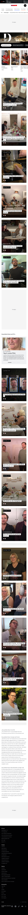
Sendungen (6, 12)
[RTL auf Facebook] (12, 906)
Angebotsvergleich (5, 858)
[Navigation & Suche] (25, 5)
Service (3, 866)
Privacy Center (4, 871)
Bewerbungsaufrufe (5, 838)
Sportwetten (4, 848)
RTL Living (4, 896)
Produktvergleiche (5, 851)
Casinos (3, 846)
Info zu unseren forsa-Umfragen (8, 881)
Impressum (4, 869)
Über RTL (3, 886)
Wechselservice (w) (5, 856)
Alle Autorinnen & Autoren (7, 835)
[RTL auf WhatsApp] (25, 906)
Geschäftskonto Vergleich (7, 853)
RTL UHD (3, 840)
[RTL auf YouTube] (22, 906)
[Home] (14, 5)
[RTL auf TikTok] (19, 906)
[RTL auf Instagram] (15, 906)
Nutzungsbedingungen (6, 874)
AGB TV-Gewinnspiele (6, 876)
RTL (2, 12)
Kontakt (3, 868)
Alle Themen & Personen (6, 833)
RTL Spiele (4, 891)
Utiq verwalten (4, 879)
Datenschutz (4, 873)
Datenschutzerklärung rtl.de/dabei (8, 878)
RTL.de (3, 828)
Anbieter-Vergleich (5, 861)
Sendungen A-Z (5, 830)
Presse (3, 889)
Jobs (2, 887)
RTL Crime (4, 894)
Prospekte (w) (4, 863)
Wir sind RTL (4, 884)
